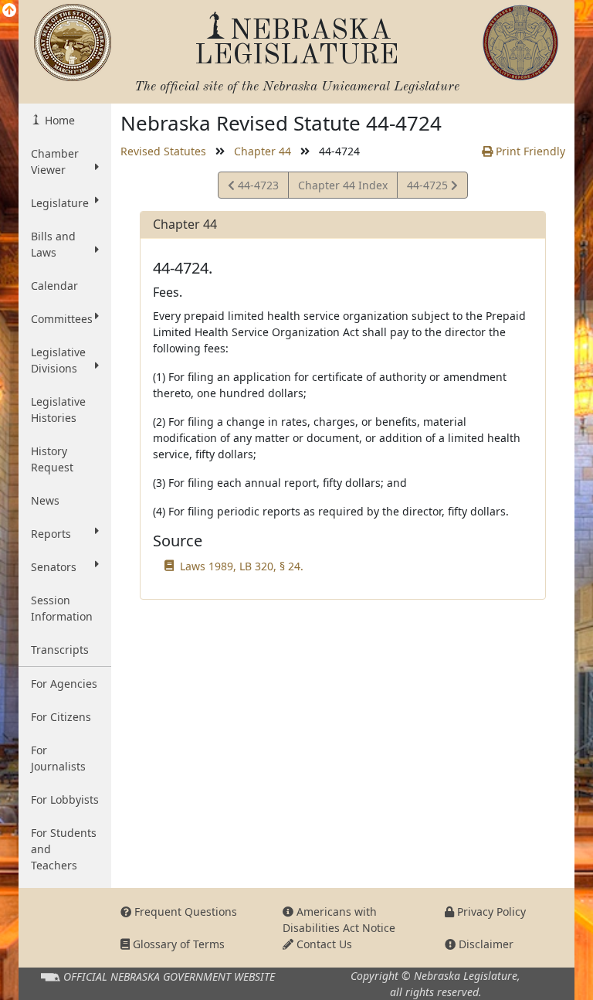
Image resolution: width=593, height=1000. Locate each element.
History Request (52, 459)
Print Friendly (529, 151)
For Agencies (64, 683)
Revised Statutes (163, 151)
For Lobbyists (65, 799)
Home (58, 120)
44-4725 (428, 188)
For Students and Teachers (64, 848)
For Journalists (58, 758)
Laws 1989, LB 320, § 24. (241, 566)
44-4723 (256, 188)
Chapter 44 (262, 151)
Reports (51, 533)
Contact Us (322, 944)
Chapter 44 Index (343, 185)
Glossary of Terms (177, 944)
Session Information (62, 608)
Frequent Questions (184, 911)
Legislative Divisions (58, 360)
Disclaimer (484, 944)
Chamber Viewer (55, 161)
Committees (62, 318)
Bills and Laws (53, 244)
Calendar (54, 285)
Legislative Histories (58, 409)
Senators (53, 567)
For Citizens (61, 716)
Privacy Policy (490, 911)
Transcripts (60, 649)
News (45, 500)
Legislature (60, 203)
